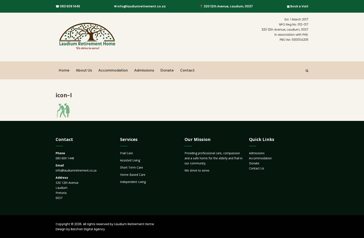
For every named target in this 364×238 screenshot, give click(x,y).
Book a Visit (299, 6)
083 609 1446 (70, 6)
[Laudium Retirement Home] (87, 37)
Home (64, 70)
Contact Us (256, 168)
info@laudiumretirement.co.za (141, 6)
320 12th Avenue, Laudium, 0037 (228, 6)
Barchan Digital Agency (88, 229)
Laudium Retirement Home (134, 224)
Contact (187, 70)
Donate (167, 70)
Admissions (144, 70)
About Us (84, 70)
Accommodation (113, 70)
